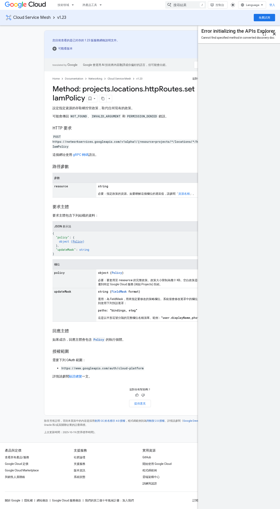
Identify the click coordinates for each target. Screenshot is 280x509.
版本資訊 (79, 470)
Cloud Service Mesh (32, 17)
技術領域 (63, 5)
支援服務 (79, 463)
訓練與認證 (149, 483)
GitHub (146, 457)
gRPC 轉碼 (81, 155)
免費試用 (264, 17)
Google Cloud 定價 (16, 463)
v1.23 (61, 17)
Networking (95, 78)
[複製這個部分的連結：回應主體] (73, 331)
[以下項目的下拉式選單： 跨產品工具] (102, 5)
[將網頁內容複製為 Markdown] (103, 98)
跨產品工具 (90, 5)
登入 (272, 5)
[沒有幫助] (143, 395)
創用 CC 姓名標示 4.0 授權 (110, 420)
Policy (78, 241)
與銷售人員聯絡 (15, 477)
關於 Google (12, 500)
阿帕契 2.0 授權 (156, 420)
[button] (86, 48)
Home (56, 78)
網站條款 (42, 500)
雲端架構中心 (151, 477)
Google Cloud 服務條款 (66, 500)
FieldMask (119, 291)
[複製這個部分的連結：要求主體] (73, 207)
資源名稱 (184, 193)
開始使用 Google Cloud (157, 463)
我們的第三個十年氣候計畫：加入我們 (109, 500)
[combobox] (185, 5)
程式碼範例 (149, 470)
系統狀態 (79, 477)
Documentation (74, 78)
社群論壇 (79, 457)
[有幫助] (137, 395)
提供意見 (140, 403)
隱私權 (28, 500)
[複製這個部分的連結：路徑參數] (73, 166)
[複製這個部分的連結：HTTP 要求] (76, 128)
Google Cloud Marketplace (22, 470)
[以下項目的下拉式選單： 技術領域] (74, 5)
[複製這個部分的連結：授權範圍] (73, 351)
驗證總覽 (75, 376)
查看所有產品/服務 (17, 457)
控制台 (220, 5)
